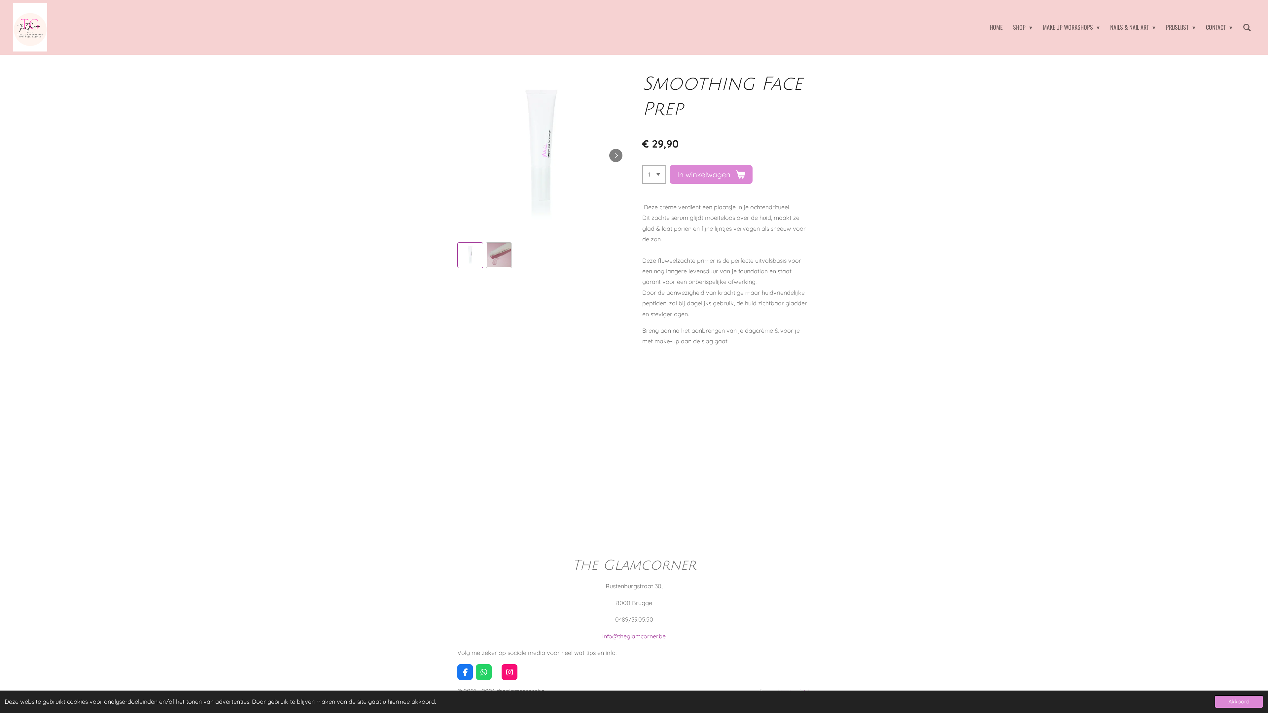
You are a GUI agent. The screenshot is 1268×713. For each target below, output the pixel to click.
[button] (470, 255)
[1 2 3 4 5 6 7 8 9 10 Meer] (654, 174)
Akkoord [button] (1239, 701)
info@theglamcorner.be (634, 636)
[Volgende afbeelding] (615, 155)
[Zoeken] (1247, 27)
